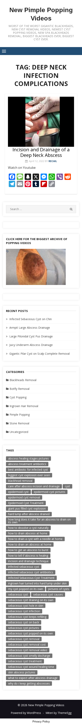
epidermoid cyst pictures (49, 492)
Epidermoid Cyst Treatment (26, 503)
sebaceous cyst (18, 594)
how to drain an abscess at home (29, 544)
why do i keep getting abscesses (29, 683)
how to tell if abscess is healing (28, 555)
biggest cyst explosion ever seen (29, 475)
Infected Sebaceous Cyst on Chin (30, 319)
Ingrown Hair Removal (24, 406)
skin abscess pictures (21, 672)
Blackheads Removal (23, 380)
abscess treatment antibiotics (27, 464)
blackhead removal (20, 481)
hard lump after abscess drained (29, 514)
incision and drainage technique (28, 561)
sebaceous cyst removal (23, 639)
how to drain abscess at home (27, 533)
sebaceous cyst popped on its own (30, 633)
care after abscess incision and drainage (34, 486)
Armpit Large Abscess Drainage (29, 327)
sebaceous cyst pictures (23, 628)
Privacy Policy (41, 721)
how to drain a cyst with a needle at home (35, 539)
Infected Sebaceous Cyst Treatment (31, 578)
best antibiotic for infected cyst (28, 469)
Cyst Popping (18, 397)
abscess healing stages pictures (28, 458)
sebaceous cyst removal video (27, 650)
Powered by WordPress (26, 713)
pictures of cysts (58, 589)
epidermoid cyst (18, 492)
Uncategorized (19, 432)
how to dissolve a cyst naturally (28, 528)
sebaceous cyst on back (23, 622)
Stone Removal (19, 423)
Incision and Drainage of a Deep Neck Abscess (41, 152)
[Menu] (4, 51)
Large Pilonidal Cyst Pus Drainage (31, 336)
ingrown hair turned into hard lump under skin (37, 583)
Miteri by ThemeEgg (58, 713)
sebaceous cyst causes (48, 594)
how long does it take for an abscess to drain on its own (39, 521)
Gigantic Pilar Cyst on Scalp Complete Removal (39, 353)
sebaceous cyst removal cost (27, 644)
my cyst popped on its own (25, 589)
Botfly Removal (19, 389)
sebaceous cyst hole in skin (25, 605)
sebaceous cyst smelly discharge (29, 656)
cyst (67, 486)
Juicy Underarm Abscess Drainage (31, 345)
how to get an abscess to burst (28, 550)
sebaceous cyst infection (24, 611)
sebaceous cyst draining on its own (30, 600)
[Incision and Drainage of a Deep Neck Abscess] (41, 122)
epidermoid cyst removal (24, 497)
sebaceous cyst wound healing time (31, 667)
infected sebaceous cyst (23, 567)
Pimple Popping (20, 414)
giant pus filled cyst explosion (27, 508)
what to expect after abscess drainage (33, 678)
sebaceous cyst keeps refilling (27, 617)
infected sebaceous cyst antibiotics (30, 572)
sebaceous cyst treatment (25, 661)
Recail (53, 161)
